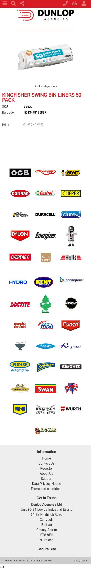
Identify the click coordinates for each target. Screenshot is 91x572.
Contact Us (47, 463)
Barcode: (8, 112)
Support (46, 479)
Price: (6, 125)
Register (46, 468)
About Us (46, 474)
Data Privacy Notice (46, 484)
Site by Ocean (80, 561)
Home (46, 458)
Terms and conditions (46, 489)
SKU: (5, 106)
